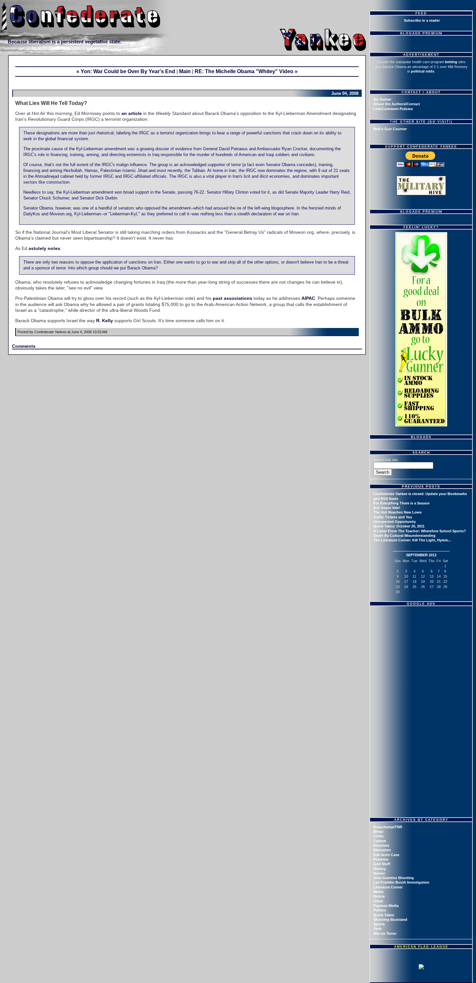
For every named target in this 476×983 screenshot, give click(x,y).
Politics (379, 910)
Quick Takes (383, 915)
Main (185, 71)
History (379, 869)
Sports (379, 924)
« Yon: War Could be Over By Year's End (125, 71)
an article (131, 113)
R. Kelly (104, 320)
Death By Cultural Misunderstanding (404, 535)
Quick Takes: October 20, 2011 (399, 526)
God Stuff (381, 864)
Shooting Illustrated (390, 919)
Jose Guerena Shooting (393, 878)
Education (382, 850)
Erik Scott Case (386, 855)
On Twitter (382, 99)
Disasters (381, 845)
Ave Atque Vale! (386, 508)
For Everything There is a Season (401, 503)
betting (451, 62)
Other (378, 901)
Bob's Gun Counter (390, 129)
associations (238, 298)
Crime (378, 836)
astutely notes (44, 248)
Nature (379, 896)
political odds (422, 71)
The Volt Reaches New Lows (397, 512)
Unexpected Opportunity (394, 522)
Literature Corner (387, 887)
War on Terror (384, 933)
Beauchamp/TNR (387, 827)
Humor (379, 873)
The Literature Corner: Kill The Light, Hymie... (412, 540)
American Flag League (421, 946)
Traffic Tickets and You (392, 517)
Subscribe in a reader (422, 20)
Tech (377, 929)
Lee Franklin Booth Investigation (401, 882)
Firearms (380, 859)
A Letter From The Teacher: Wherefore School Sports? (419, 531)
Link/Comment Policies (393, 109)
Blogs (378, 831)
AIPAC (308, 298)
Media (378, 892)
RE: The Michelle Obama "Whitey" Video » (246, 71)
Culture (379, 841)
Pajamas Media (386, 906)
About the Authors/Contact (396, 104)
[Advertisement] (421, 649)
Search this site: (386, 460)
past (217, 298)
